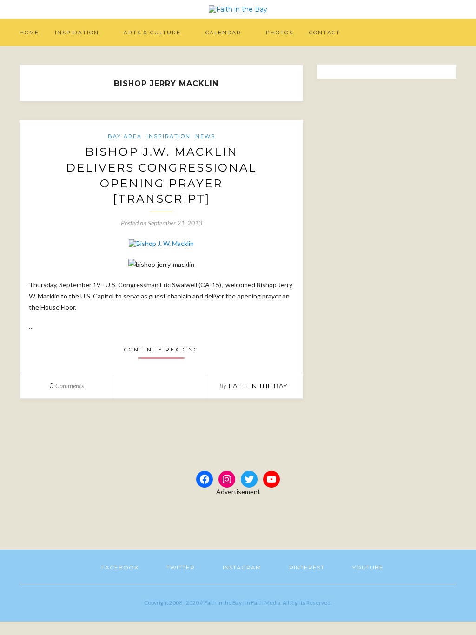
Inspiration (77, 32)
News (205, 136)
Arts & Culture (152, 32)
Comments (66, 386)
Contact (324, 32)
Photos (279, 32)
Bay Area (125, 136)
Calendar (223, 32)
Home (29, 32)
